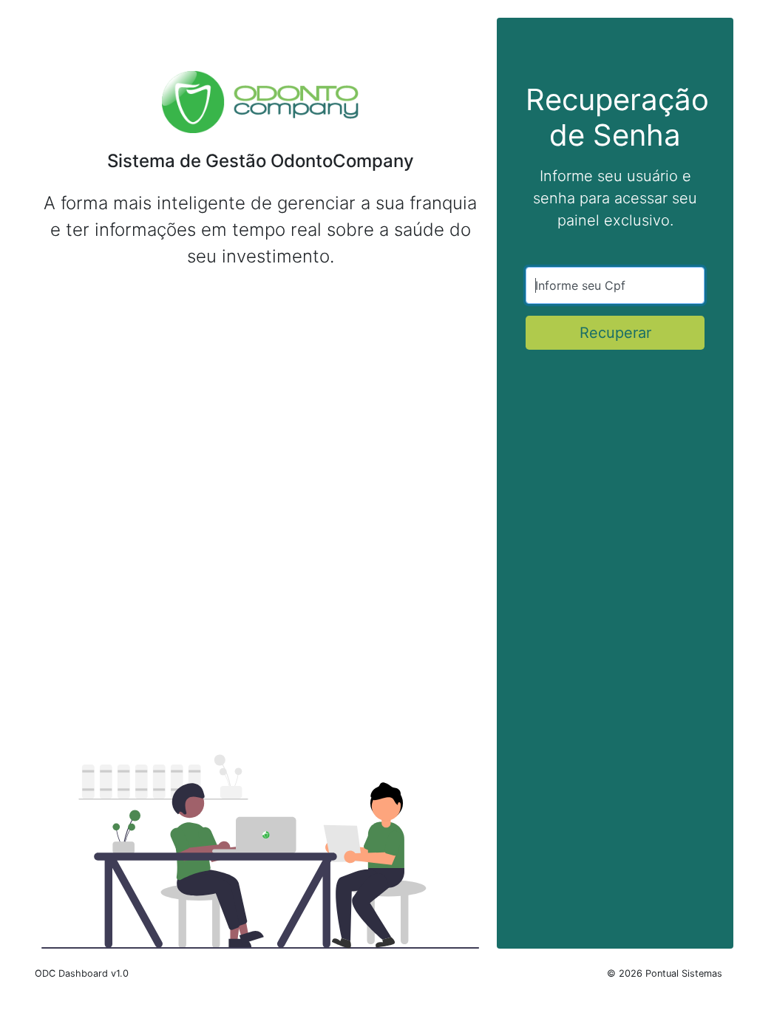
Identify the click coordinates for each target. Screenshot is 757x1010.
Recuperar (615, 333)
